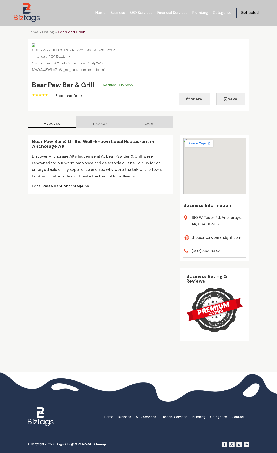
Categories (222, 12)
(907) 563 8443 (206, 250)
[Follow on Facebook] (224, 444)
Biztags (58, 444)
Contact (238, 417)
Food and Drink (71, 32)
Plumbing (200, 12)
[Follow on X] (232, 444)
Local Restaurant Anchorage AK (60, 186)
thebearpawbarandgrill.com (216, 237)
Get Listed (250, 12)
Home (100, 12)
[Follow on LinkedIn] (246, 444)
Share (196, 99)
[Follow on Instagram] (239, 444)
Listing (48, 32)
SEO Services (141, 12)
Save (232, 99)
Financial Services (172, 12)
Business (117, 12)
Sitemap (99, 444)
